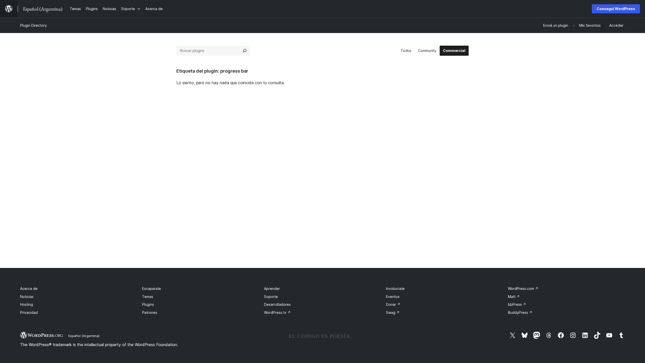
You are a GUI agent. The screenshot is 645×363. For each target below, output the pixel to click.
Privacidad (29, 312)
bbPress (517, 304)
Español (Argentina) (84, 336)
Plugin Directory (33, 25)
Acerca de (29, 288)
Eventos (393, 296)
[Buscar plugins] (245, 51)
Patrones (149, 312)
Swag (393, 312)
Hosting (26, 304)
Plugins (148, 304)
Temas (147, 296)
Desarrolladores (277, 304)
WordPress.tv (277, 312)
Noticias (27, 296)
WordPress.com (523, 288)
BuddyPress (520, 312)
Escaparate (151, 288)
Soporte (271, 296)
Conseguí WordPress (616, 9)
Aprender (272, 288)
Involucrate (395, 288)
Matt (514, 296)
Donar (393, 304)
